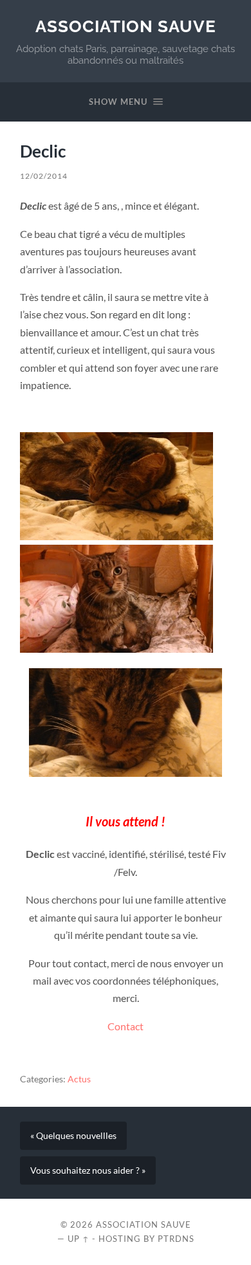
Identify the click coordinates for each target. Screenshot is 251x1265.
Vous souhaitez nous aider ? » (87, 1170)
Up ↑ (78, 1238)
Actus (79, 1079)
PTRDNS (176, 1238)
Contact (125, 1026)
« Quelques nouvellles (73, 1136)
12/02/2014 (44, 176)
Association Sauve (125, 26)
